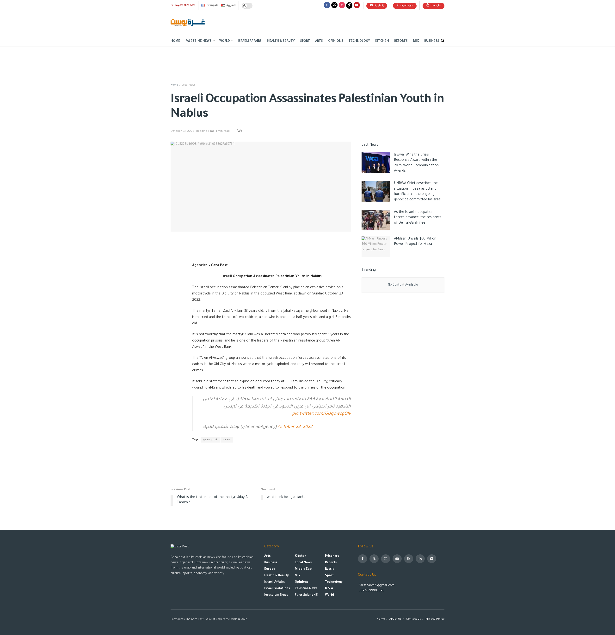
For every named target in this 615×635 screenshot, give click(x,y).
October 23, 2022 (182, 131)
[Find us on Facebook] (327, 5)
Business (431, 41)
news (226, 439)
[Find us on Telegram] (431, 558)
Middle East (304, 569)
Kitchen (382, 41)
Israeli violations (277, 588)
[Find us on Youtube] (357, 5)
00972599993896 (371, 591)
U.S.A (329, 588)
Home (175, 41)
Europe (269, 569)
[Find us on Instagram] (342, 5)
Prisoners (332, 556)
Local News (189, 85)
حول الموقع (406, 5)
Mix (416, 41)
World (224, 41)
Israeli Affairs (250, 41)
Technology (359, 41)
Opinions (335, 41)
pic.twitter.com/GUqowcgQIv (321, 414)
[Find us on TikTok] (349, 5)
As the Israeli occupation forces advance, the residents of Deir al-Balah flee (417, 217)
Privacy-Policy (434, 619)
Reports (401, 41)
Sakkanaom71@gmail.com (376, 585)
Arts (319, 41)
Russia (329, 569)
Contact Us (413, 619)
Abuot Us (395, 619)
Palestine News (198, 41)
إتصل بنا (379, 5)
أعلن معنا (435, 5)
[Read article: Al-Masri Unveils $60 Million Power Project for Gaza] (376, 246)
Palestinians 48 (306, 595)
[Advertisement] (357, 22)
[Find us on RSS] (408, 558)
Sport (305, 41)
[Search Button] (442, 41)
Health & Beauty (281, 41)
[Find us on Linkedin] (420, 558)
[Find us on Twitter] (334, 5)
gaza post (210, 439)
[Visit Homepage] (188, 23)
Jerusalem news (276, 595)
